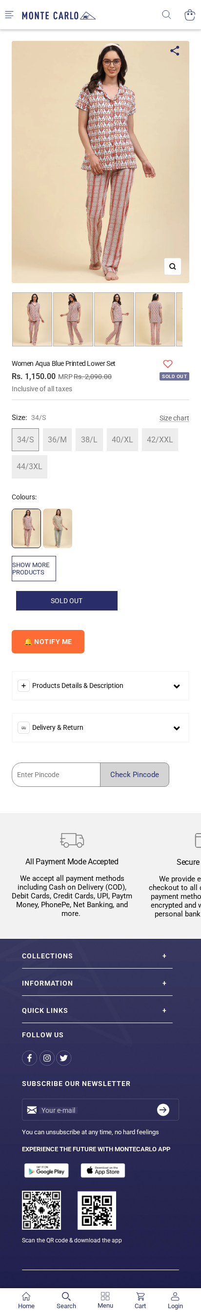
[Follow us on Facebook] (30, 1058)
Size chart (174, 418)
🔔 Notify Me (48, 642)
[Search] (173, 14)
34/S (25, 439)
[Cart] (190, 15)
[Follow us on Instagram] (47, 1058)
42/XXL (160, 439)
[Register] (163, 1110)
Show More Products (30, 568)
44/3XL (29, 466)
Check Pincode (134, 774)
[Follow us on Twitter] (64, 1058)
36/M (57, 439)
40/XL (122, 439)
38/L (89, 439)
